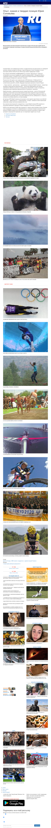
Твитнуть (8, 117)
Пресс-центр (5, 789)
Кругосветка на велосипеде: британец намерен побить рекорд (16, 555)
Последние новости (14, 576)
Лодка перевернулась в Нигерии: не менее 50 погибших (13, 601)
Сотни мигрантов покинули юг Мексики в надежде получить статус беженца (13, 585)
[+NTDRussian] (3, 723)
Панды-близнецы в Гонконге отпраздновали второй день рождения (17, 211)
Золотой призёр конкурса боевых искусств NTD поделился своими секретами (35, 600)
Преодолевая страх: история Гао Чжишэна (34, 618)
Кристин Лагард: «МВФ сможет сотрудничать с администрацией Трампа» (20, 561)
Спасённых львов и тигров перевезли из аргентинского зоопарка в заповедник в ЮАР (12, 591)
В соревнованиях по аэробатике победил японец (13, 454)
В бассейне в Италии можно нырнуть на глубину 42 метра (15, 353)
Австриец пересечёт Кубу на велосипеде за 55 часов (14, 488)
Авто (37, 752)
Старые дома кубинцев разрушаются (11, 563)
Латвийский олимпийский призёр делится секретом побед (15, 319)
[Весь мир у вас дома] (3, 719)
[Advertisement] (25, 58)
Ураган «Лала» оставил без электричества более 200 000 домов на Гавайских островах (21, 178)
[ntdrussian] (3, 725)
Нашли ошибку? (6, 792)
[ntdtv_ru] (3, 727)
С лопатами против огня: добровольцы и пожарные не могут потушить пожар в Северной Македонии (13, 598)
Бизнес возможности (18, 5)
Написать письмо (30, 800)
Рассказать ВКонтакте (11, 115)
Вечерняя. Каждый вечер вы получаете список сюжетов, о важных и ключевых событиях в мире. (26, 814)
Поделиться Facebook (11, 114)
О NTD (4, 787)
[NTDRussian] (3, 718)
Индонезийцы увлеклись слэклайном (11, 387)
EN (43, 0)
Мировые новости (8, 5)
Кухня (37, 733)
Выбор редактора (37, 567)
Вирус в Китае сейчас (14, 572)
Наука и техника (37, 647)
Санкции (16, 568)
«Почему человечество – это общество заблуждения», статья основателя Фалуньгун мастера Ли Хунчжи (36, 584)
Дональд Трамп (12, 568)
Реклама (4, 790)
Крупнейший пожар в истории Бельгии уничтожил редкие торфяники (17, 245)
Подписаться (37, 825)
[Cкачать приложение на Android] (14, 805)
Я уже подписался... (7, 827)
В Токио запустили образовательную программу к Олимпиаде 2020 (17, 522)
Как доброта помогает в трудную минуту (34, 643)
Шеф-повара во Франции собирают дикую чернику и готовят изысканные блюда (36, 729)
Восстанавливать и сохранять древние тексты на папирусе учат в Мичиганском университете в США (13, 608)
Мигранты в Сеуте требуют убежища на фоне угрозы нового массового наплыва (19, 279)
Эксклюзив (37, 604)
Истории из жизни (37, 623)
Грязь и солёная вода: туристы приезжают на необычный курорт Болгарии (35, 713)
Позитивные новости (14, 611)
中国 (45, 0)
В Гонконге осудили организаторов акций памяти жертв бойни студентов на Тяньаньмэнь (13, 578)
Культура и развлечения (37, 682)
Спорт (13, 730)
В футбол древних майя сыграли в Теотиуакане (13, 420)
